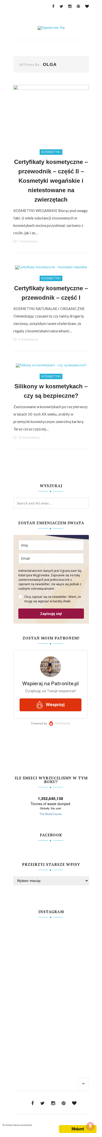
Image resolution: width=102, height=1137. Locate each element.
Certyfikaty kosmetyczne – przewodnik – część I (51, 293)
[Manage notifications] (90, 1126)
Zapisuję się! (51, 613)
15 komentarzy (29, 437)
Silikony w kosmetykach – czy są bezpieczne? (51, 391)
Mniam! (78, 1129)
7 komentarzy (28, 241)
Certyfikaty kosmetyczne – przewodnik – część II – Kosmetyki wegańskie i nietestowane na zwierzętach (51, 181)
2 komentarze (28, 339)
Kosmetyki (51, 152)
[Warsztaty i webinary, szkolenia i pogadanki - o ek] (51, 982)
